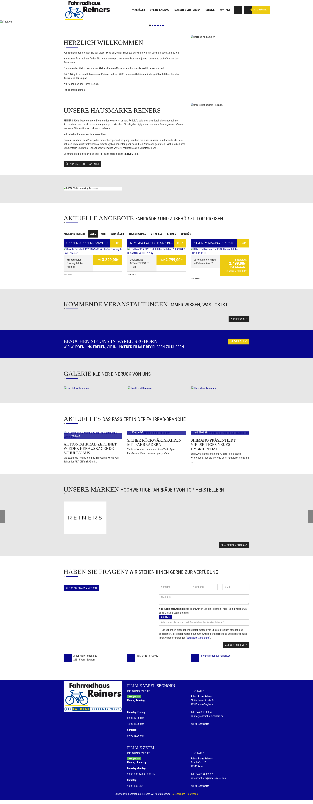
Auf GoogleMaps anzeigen (81, 588)
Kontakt (225, 9)
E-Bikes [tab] (171, 233)
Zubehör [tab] (186, 233)
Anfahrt (94, 164)
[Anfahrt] (238, 10)
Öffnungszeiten (75, 164)
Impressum (192, 794)
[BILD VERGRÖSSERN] (93, 388)
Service (210, 9)
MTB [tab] (103, 233)
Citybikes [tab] (156, 233)
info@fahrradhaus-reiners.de (216, 655)
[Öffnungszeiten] (248, 10)
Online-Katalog (159, 9)
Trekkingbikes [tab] (137, 233)
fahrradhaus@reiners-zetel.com (210, 778)
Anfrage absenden (236, 645)
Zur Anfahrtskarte (200, 723)
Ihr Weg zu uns (238, 341)
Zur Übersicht (239, 319)
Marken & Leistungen (187, 9)
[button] (23, 21)
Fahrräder (138, 9)
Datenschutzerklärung (197, 637)
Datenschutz (178, 794)
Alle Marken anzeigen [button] (234, 544)
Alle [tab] (93, 233)
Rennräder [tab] (117, 233)
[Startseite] (87, 10)
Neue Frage (166, 617)
